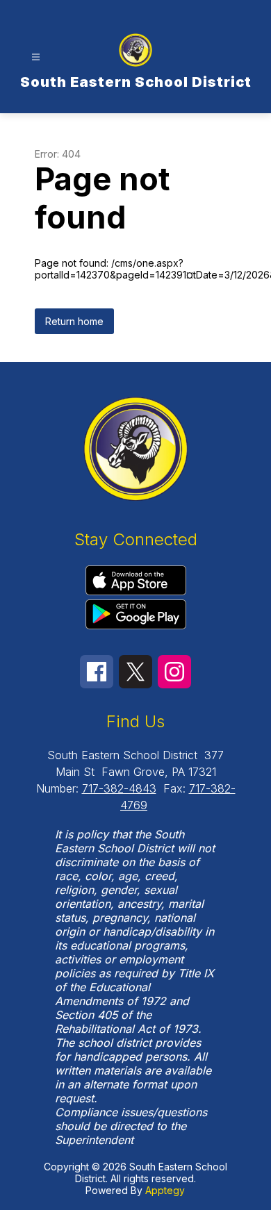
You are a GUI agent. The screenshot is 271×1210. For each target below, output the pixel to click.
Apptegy (165, 1190)
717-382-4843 (119, 788)
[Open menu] (36, 57)
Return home (74, 321)
